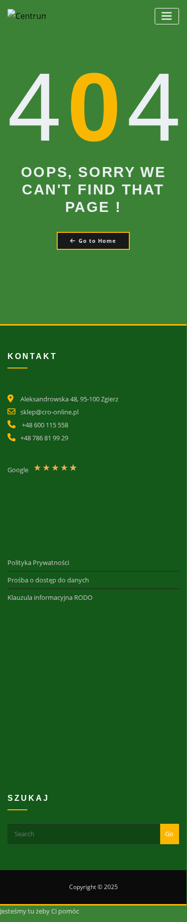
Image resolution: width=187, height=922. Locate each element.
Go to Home (97, 240)
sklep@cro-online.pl (49, 411)
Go (169, 833)
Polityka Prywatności (38, 562)
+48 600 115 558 (45, 424)
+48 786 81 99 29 (44, 437)
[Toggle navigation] (167, 16)
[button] (58, 471)
